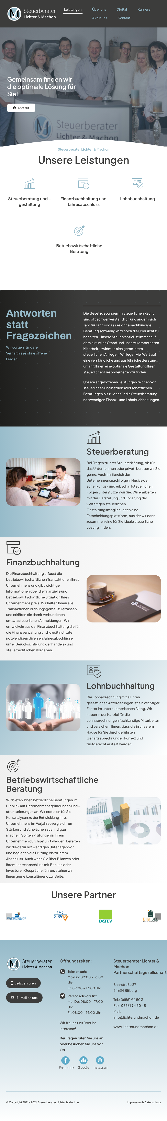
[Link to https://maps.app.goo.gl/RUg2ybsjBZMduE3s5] (83, 1060)
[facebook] (65, 1060)
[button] (9, 916)
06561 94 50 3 (132, 999)
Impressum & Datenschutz (144, 1102)
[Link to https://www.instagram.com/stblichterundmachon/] (100, 1060)
